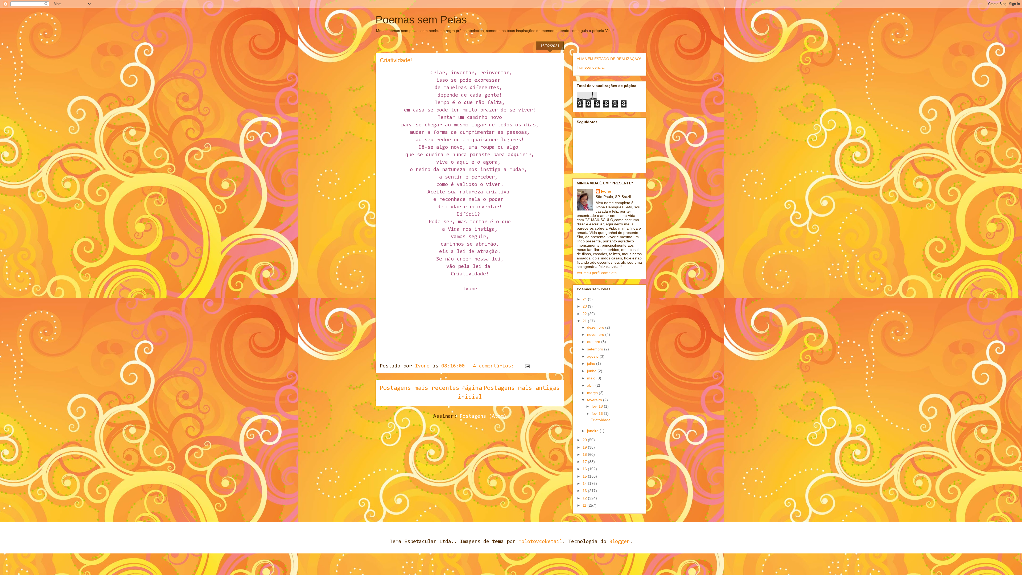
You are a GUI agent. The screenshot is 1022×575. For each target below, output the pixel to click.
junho (592, 371)
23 (585, 306)
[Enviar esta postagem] (527, 366)
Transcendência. (591, 67)
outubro (594, 342)
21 (585, 321)
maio (591, 378)
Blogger (619, 541)
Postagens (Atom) (483, 416)
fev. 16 (598, 413)
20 (585, 440)
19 (585, 447)
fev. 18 (598, 406)
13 (585, 491)
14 (585, 483)
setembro (595, 349)
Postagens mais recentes (419, 388)
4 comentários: (495, 366)
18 (585, 454)
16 (585, 469)
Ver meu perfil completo (597, 273)
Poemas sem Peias (421, 20)
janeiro (593, 431)
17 (585, 462)
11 (585, 505)
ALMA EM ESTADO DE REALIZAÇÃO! (609, 59)
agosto (593, 356)
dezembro (596, 327)
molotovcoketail (540, 541)
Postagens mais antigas (522, 388)
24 (585, 299)
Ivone (606, 191)
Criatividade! (396, 60)
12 (585, 498)
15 (585, 476)
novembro (596, 334)
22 (585, 314)
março (593, 393)
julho (591, 363)
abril (591, 385)
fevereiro (595, 400)
